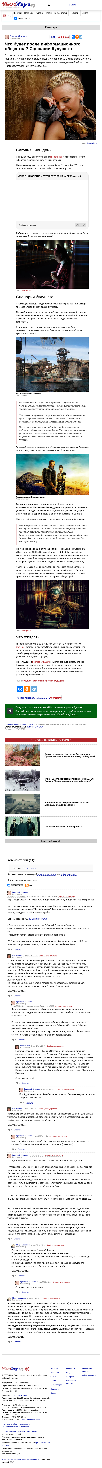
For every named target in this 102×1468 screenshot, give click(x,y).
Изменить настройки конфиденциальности (20, 1459)
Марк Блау (17, 955)
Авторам (70, 1376)
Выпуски (17, 13)
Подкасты (75, 13)
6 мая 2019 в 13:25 (38, 1245)
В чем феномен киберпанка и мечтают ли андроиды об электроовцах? (66, 804)
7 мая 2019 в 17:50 (30, 956)
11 (53, 37)
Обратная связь (89, 1375)
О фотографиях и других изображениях (19, 1431)
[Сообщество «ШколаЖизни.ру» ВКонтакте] (22, 18)
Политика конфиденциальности (16, 1424)
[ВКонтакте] (73, 37)
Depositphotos (92, 143)
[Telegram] (80, 37)
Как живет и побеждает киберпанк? (63, 826)
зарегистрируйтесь (46, 874)
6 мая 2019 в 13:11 (37, 1156)
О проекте (70, 1368)
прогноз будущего (41, 662)
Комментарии (60, 13)
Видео (85, 13)
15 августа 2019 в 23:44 (16, 897)
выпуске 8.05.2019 (35, 727)
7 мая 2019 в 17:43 (30, 1109)
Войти (73, 5)
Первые (26, 868)
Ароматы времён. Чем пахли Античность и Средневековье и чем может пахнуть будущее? (69, 755)
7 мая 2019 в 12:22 (44, 1282)
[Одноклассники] (77, 37)
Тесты (49, 13)
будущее (20, 647)
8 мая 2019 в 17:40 (38, 1046)
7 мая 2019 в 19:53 (41, 1136)
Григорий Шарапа (20, 892)
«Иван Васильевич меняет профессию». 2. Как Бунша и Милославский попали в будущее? (69, 780)
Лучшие (33, 868)
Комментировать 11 (27, 698)
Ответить (17, 949)
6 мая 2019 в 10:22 (34, 1298)
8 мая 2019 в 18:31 (48, 1089)
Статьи (39, 13)
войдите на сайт (68, 874)
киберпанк (38, 681)
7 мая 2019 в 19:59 (18, 1006)
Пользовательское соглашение (15, 1427)
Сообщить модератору (66, 897)
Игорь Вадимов (23, 1245)
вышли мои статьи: (38, 919)
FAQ (68, 1372)
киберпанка (56, 157)
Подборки (29, 13)
